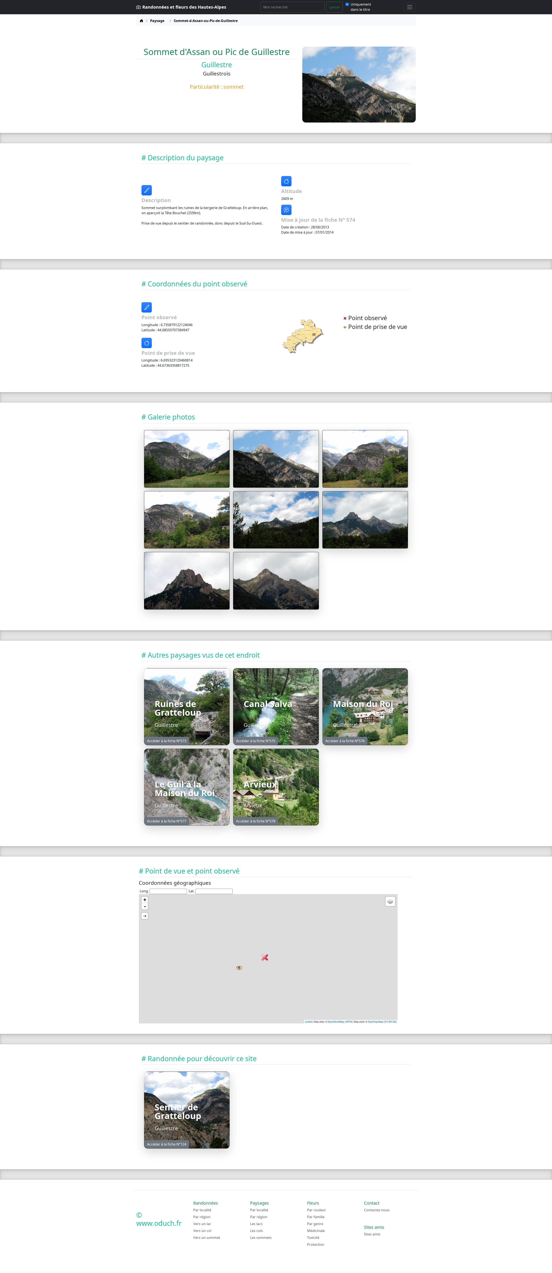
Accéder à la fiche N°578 (255, 821)
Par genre (315, 1223)
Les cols (256, 1230)
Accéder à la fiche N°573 (166, 741)
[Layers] (390, 901)
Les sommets (261, 1237)
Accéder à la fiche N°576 (345, 741)
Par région (201, 1217)
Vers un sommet (206, 1237)
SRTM (348, 1021)
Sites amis (372, 1234)
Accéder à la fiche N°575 (255, 741)
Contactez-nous (377, 1210)
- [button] (144, 906)
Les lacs (256, 1223)
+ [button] (144, 899)
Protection (315, 1244)
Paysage (157, 20)
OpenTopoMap (375, 1021)
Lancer (334, 7)
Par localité (202, 1210)
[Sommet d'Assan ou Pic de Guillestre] (186, 458)
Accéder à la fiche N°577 (166, 821)
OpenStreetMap (336, 1021)
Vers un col (202, 1230)
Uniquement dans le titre (361, 7)
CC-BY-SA (390, 1021)
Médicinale (316, 1230)
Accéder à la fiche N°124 (166, 1144)
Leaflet (308, 1021)
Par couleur (316, 1210)
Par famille (316, 1217)
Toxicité (313, 1237)
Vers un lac (202, 1223)
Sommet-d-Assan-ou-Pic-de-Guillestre (206, 20)
